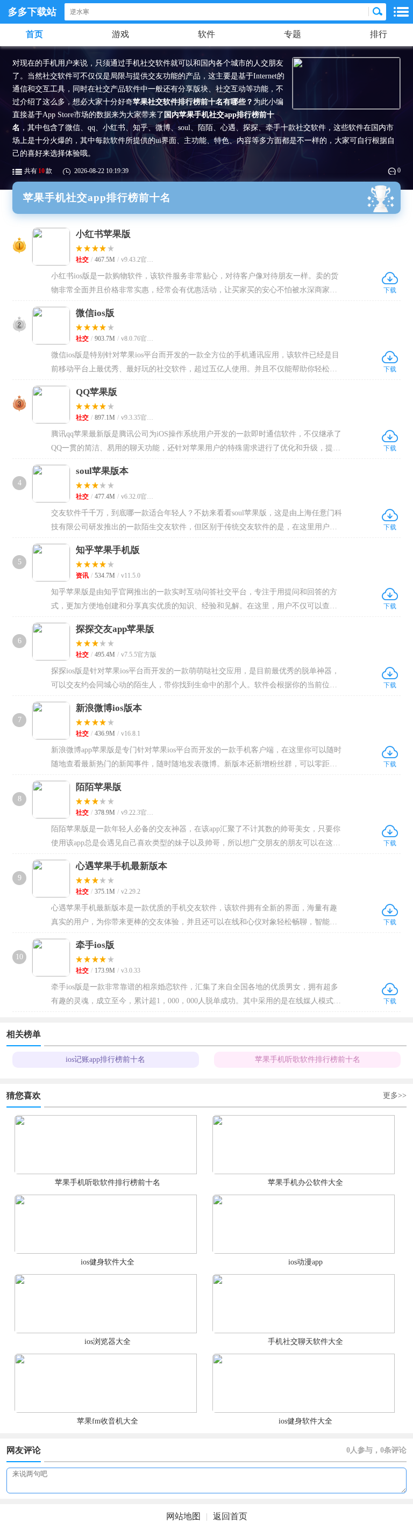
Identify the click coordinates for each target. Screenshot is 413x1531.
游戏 (120, 34)
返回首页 (230, 1516)
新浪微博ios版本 (109, 708)
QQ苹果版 (96, 392)
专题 (292, 34)
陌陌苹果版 (99, 787)
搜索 (377, 11)
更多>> (395, 1095)
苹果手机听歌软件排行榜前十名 (307, 1059)
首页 (34, 34)
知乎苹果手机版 (108, 550)
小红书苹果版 (103, 234)
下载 (390, 278)
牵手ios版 (95, 945)
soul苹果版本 (102, 471)
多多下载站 (32, 11)
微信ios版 (95, 313)
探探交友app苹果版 (115, 629)
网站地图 (183, 1516)
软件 (206, 34)
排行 (378, 34)
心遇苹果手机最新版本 (121, 866)
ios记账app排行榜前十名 (105, 1059)
